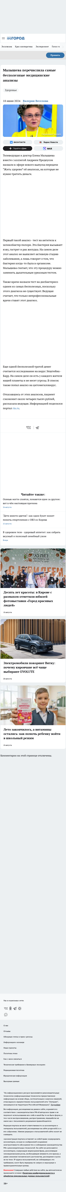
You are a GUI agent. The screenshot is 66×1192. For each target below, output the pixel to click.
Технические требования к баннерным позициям (24, 1064)
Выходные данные (11, 1081)
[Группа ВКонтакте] (17, 142)
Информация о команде (14, 1042)
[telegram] (38, 427)
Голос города (58, 46)
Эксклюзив (7, 46)
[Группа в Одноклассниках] (10, 1008)
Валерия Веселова (35, 101)
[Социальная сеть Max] (48, 148)
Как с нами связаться (13, 1059)
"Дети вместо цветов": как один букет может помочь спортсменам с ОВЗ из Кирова (28, 519)
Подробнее (55, 1105)
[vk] (28, 427)
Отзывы (7, 1031)
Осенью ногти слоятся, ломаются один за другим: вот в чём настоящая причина (31, 503)
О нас (6, 1025)
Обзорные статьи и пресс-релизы (18, 1037)
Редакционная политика (14, 1070)
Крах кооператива (24, 46)
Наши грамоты (10, 1048)
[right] (63, 47)
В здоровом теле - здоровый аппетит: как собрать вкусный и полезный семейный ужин (31, 536)
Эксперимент (42, 46)
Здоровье (11, 90)
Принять (55, 55)
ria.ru (16, 408)
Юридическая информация (15, 1076)
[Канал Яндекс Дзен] (17, 148)
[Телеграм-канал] (15, 1008)
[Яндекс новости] (48, 142)
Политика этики (10, 1053)
